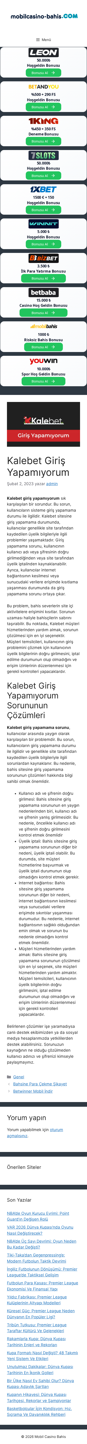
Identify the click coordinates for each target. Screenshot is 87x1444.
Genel (18, 1077)
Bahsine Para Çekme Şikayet (40, 1084)
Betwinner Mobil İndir (33, 1091)
